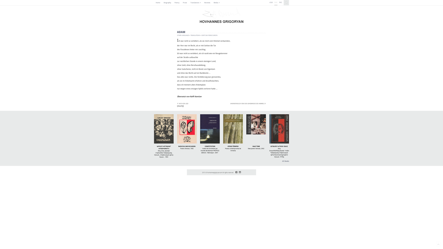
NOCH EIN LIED (183, 103)
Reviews (207, 2)
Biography (167, 2)
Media (216, 2)
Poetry (177, 2)
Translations (195, 2)
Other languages (183, 35)
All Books (285, 161)
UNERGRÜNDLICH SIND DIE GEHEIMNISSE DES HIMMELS (247, 103)
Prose (185, 2)
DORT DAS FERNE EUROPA (209, 35)
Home (158, 2)
